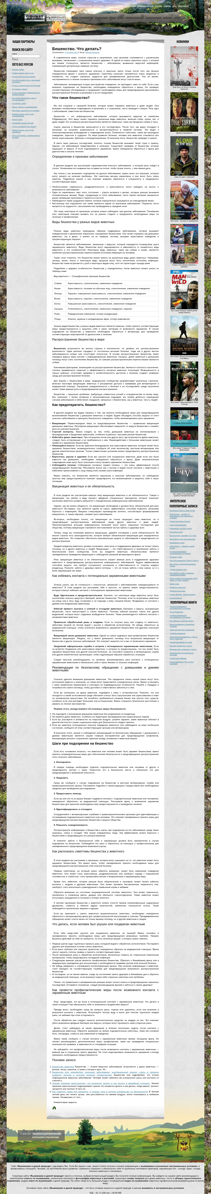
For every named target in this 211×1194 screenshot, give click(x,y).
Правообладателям (84, 6)
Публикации (101, 18)
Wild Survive (183, 6)
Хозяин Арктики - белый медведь (183, 594)
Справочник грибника (178, 658)
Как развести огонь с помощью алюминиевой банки (182, 574)
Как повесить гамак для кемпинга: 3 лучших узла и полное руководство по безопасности (100, 1091)
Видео (112, 18)
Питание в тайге (176, 557)
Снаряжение (86, 18)
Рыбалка (168, 18)
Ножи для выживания (178, 525)
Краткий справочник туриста (181, 646)
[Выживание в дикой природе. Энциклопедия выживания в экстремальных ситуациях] (45, 20)
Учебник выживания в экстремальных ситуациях (180, 616)
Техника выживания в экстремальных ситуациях (180, 552)
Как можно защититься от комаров (25, 111)
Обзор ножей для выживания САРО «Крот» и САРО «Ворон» (184, 579)
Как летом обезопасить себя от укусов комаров (24, 99)
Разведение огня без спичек (181, 528)
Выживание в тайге (177, 543)
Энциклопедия (153, 18)
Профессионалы (135, 18)
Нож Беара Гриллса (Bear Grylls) (182, 511)
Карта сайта (98, 6)
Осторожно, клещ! (19, 103)
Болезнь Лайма (18, 69)
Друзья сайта (130, 6)
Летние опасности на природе (24, 77)
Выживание (69, 6)
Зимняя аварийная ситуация (181, 642)
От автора (119, 6)
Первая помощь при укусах (23, 73)
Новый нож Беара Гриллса (180, 521)
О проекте (109, 6)
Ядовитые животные (178, 587)
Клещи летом (17, 119)
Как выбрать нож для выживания (182, 539)
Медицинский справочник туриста (183, 649)
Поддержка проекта (145, 6)
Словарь (167, 6)
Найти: (14, 54)
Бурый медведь (176, 598)
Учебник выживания (177, 633)
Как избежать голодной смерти (182, 621)
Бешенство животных (63, 1066)
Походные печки (176, 532)
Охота (177, 18)
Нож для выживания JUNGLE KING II (184, 561)
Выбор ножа (174, 584)
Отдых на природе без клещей (24, 127)
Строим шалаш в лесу (178, 569)
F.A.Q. (174, 6)
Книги (121, 18)
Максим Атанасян (92, 52)
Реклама (158, 6)
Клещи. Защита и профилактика (24, 107)
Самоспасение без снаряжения (182, 630)
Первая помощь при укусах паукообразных (23, 115)
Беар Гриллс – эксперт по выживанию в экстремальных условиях (181, 516)
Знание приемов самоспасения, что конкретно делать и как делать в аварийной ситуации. (101, 1083)
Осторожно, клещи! (19, 89)
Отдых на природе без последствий (26, 86)
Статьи (74, 18)
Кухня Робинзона (176, 612)
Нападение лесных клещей (22, 123)
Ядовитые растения (177, 591)
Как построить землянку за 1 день (183, 536)
